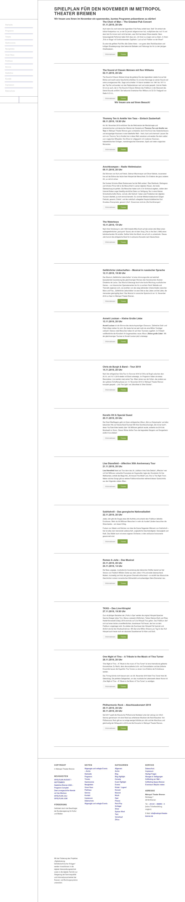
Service (87, 792)
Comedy (118, 779)
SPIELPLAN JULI (60, 796)
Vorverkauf (119, 817)
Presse (117, 800)
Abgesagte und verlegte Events (96, 803)
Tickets (87, 779)
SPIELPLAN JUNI (60, 798)
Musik (117, 795)
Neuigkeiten (89, 784)
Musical (118, 792)
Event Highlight (120, 782)
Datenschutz (89, 800)
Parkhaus (88, 790)
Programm (88, 776)
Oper (116, 798)
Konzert (118, 790)
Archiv (117, 771)
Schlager (118, 806)
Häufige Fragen (150, 774)
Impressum (89, 798)
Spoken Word (120, 811)
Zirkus (117, 819)
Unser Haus (89, 787)
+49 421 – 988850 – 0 (157, 804)
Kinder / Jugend (120, 787)
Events (117, 784)
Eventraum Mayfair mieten (154, 784)
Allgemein (118, 768)
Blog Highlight (120, 776)
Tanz (116, 814)
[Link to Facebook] (9, 99)
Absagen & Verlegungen (154, 776)
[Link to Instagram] (28, 99)
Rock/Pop (118, 803)
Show (117, 809)
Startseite (88, 774)
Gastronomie (89, 782)
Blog (116, 774)
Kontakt (87, 795)
